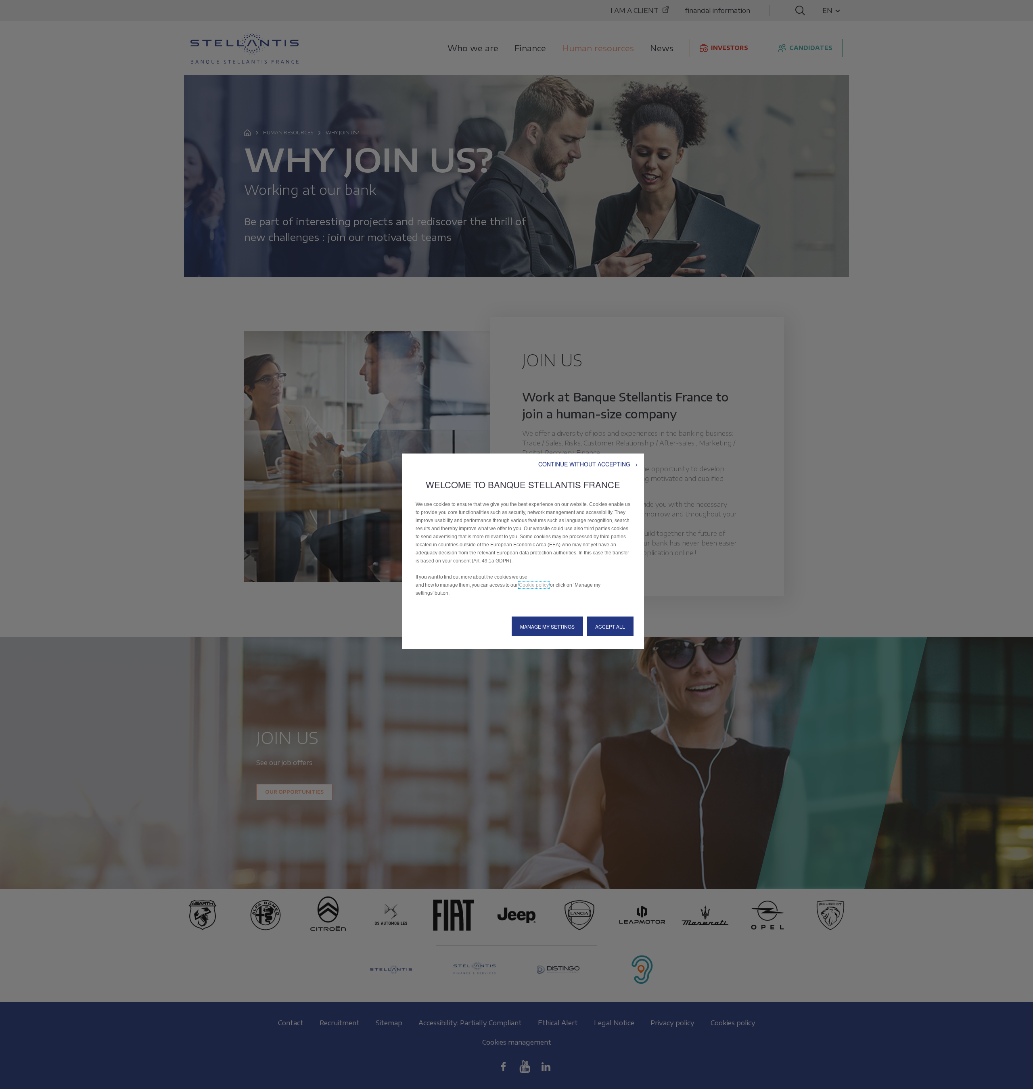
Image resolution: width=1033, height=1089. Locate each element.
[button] (588, 464)
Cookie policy (534, 585)
